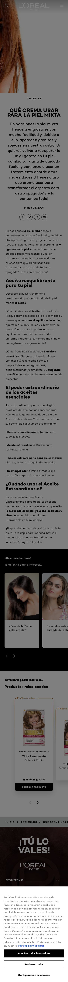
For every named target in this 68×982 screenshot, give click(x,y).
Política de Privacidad (31, 945)
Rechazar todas (34, 964)
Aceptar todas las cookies (34, 953)
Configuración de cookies (34, 974)
